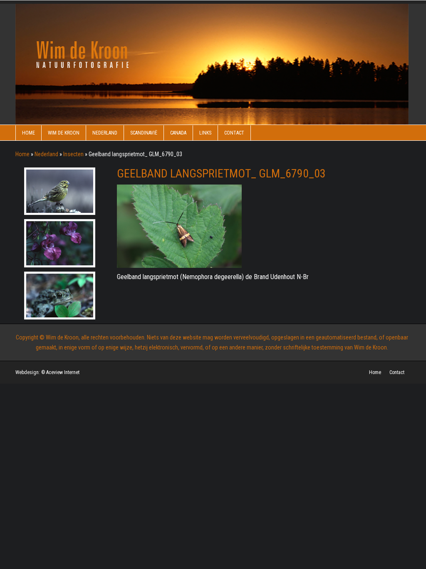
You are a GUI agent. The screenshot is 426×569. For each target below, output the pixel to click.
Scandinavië (143, 133)
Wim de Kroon (63, 133)
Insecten (73, 154)
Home (28, 133)
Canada (178, 133)
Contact (234, 133)
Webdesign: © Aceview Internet (47, 372)
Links (205, 133)
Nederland (104, 133)
